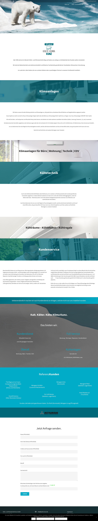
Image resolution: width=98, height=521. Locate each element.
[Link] (3, 4)
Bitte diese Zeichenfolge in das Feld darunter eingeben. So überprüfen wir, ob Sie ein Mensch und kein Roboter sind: (34, 485)
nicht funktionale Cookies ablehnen (45, 518)
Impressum (70, 512)
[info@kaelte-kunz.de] (36, 512)
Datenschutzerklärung (61, 518)
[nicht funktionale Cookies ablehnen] (96, 517)
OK (33, 518)
